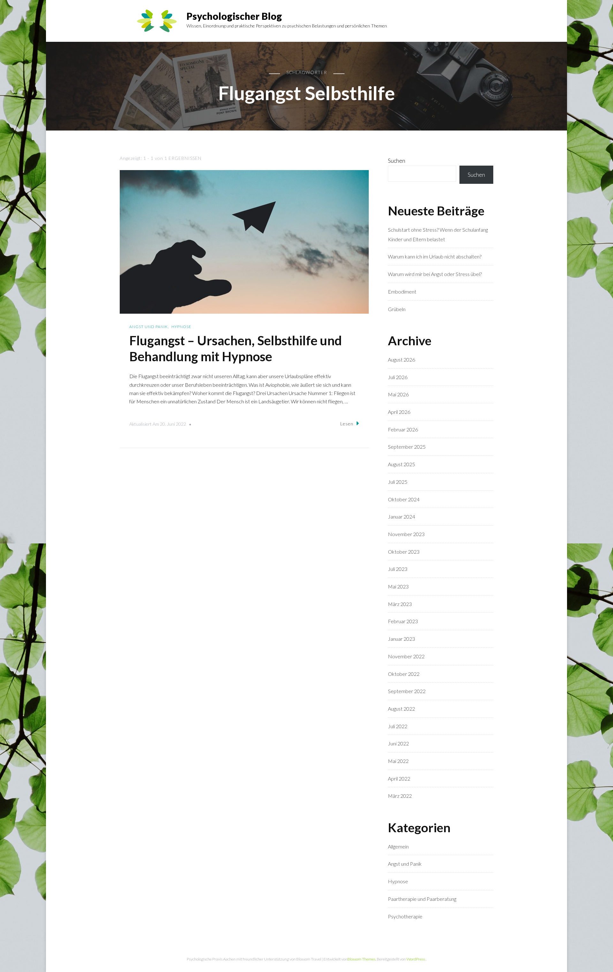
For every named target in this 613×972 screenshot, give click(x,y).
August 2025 (401, 464)
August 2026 (401, 359)
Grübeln (396, 309)
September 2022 (407, 691)
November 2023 (406, 534)
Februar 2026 (403, 429)
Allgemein (398, 846)
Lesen (346, 423)
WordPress (415, 959)
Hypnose (181, 326)
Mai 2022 (398, 761)
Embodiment (402, 291)
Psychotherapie (405, 916)
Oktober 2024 (404, 499)
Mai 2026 (398, 394)
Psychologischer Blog (234, 16)
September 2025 (407, 447)
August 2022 (401, 709)
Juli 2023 (397, 569)
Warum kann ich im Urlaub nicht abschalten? (434, 256)
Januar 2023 (401, 639)
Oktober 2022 (404, 674)
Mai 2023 (398, 586)
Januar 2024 (401, 516)
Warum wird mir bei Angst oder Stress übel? (435, 274)
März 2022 (400, 796)
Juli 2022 (397, 726)
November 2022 (406, 656)
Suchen (396, 160)
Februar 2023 (403, 621)
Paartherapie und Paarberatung (422, 899)
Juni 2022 (398, 743)
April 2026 (399, 412)
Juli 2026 (397, 377)
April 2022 (399, 778)
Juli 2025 (397, 482)
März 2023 (400, 604)
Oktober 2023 (404, 552)
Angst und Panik (148, 326)
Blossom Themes (361, 959)
